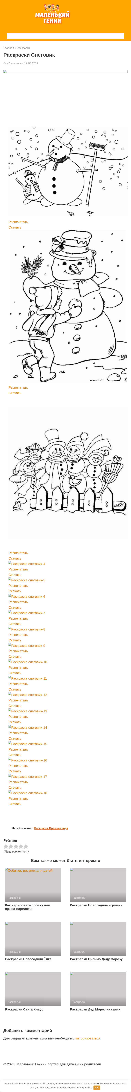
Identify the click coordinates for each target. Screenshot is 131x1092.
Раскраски (23, 48)
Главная (8, 48)
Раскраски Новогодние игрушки (96, 905)
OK (97, 1087)
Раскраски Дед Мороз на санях (95, 1009)
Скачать (15, 227)
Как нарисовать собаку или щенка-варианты (27, 907)
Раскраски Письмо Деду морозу (96, 959)
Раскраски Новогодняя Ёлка (28, 959)
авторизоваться (87, 1038)
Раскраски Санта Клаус (24, 1009)
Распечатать (18, 222)
